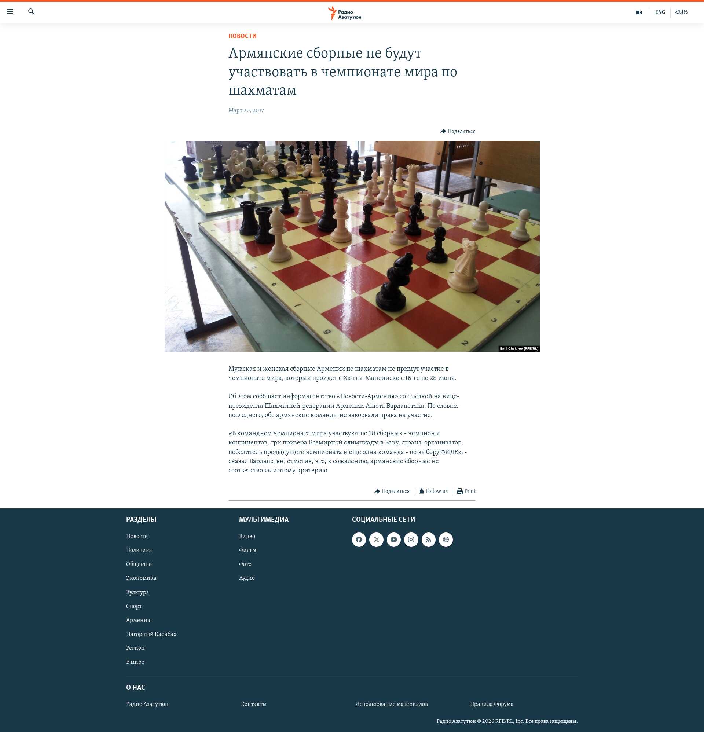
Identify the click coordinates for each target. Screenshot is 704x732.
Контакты (254, 704)
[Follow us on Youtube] (394, 539)
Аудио (247, 578)
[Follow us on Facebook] (359, 539)
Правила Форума (492, 704)
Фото (245, 564)
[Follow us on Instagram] (411, 539)
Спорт (134, 606)
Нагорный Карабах (151, 634)
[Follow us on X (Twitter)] (376, 539)
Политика (139, 550)
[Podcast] (446, 539)
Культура (137, 592)
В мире (135, 662)
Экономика (141, 578)
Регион (135, 648)
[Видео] (639, 12)
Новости (242, 36)
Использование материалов (391, 704)
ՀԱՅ (681, 12)
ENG (660, 12)
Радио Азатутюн (147, 704)
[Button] (458, 131)
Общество (139, 564)
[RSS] (429, 539)
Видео (247, 536)
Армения (138, 620)
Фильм (247, 550)
